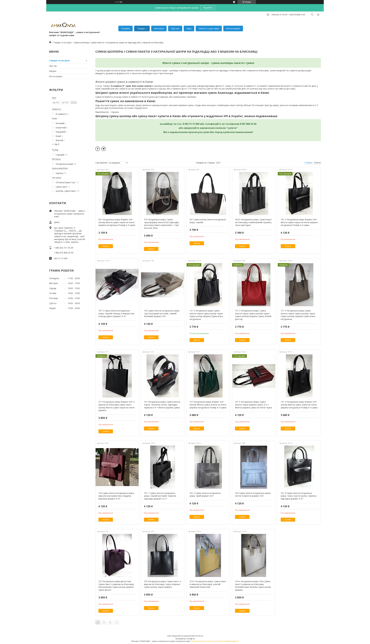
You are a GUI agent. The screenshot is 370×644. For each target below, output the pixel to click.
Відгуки (52, 71)
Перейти (208, 7)
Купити (106, 246)
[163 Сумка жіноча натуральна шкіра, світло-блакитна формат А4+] (253, 467)
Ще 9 (57, 144)
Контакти (159, 28)
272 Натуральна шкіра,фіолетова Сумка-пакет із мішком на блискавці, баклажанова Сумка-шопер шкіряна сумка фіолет (116, 585)
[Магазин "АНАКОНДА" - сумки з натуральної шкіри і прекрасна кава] (63, 25)
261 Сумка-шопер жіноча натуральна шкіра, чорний (207, 221)
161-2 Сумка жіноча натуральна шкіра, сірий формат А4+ (205, 494)
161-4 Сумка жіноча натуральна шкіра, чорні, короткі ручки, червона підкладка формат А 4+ (298, 496)
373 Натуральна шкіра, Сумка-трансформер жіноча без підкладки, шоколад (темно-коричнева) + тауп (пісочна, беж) (161, 223)
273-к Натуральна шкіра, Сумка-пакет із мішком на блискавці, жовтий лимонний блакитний (207, 584)
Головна (125, 28)
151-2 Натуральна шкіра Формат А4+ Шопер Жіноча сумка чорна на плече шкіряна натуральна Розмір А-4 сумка (299, 404)
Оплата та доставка (209, 28)
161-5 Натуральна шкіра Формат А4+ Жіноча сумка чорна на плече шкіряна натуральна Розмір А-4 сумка (299, 222)
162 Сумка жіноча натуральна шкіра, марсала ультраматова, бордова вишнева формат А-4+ (116, 496)
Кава (189, 28)
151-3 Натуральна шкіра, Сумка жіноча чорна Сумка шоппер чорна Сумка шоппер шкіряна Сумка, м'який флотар (253, 314)
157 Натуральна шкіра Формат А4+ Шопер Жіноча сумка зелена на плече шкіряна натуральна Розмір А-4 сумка (207, 404)
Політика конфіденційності (227, 641)
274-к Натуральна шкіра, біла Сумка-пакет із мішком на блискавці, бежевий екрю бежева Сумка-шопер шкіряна (253, 585)
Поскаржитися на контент (203, 641)
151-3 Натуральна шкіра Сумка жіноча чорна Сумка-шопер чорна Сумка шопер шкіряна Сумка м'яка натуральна (206, 314)
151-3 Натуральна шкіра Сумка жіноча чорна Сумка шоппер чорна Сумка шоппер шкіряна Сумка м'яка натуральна (298, 314)
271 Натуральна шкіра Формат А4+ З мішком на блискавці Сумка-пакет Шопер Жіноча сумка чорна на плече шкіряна (116, 406)
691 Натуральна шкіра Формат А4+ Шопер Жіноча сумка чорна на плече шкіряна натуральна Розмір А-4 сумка (116, 222)
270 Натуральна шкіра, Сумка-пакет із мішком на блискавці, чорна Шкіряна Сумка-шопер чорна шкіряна (162, 584)
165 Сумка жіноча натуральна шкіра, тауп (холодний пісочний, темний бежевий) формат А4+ (162, 313)
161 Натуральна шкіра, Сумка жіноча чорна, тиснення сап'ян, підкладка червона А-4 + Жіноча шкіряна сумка (162, 404)
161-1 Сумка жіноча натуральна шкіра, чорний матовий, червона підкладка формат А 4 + (160, 496)
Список (317, 162)
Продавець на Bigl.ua (185, 638)
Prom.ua (199, 635)
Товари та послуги (62, 42)
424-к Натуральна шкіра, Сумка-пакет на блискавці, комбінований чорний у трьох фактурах (253, 222)
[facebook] (97, 149)
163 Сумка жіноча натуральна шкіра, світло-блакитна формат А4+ (253, 494)
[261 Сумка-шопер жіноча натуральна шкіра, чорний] (208, 193)
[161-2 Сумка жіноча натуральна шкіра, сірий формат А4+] (208, 467)
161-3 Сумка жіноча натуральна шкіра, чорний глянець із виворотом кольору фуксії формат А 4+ (116, 313)
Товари (141, 28)
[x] (103, 149)
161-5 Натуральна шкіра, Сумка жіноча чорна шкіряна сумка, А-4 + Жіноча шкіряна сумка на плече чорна (253, 404)
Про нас (175, 28)
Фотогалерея (233, 28)
